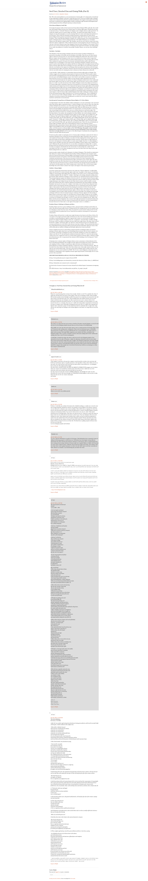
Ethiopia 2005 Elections (79, 271)
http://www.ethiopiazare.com (58, 489)
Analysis (59, 271)
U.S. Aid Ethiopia (61, 273)
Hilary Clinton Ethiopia (87, 272)
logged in (57, 872)
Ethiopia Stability (80, 272)
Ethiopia (62, 271)
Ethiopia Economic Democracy (59, 272)
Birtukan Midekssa (72, 271)
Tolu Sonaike (72, 878)
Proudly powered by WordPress (55, 878)
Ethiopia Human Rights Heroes (70, 272)
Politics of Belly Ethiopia (53, 273)
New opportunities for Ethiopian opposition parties (58, 280)
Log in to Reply (54, 311)
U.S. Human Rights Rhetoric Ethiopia (82, 273)
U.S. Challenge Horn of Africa (70, 273)
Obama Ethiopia (95, 272)
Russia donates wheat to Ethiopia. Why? (91, 280)
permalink (60, 274)
